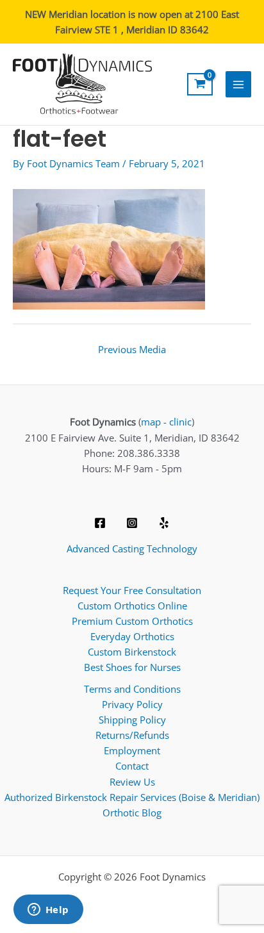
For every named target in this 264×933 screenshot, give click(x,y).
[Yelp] (164, 523)
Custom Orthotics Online (132, 605)
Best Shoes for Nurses (132, 667)
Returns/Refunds (132, 735)
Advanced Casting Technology (132, 548)
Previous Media (132, 349)
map (151, 421)
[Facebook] (100, 523)
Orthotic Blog (132, 812)
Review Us (132, 781)
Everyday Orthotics (132, 636)
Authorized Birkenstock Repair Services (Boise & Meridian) (132, 797)
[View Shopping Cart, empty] (200, 84)
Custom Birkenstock (132, 651)
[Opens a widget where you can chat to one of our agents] (48, 911)
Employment (132, 750)
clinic (180, 421)
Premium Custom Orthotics (132, 621)
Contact (132, 765)
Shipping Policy (132, 719)
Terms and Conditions (132, 688)
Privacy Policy (132, 704)
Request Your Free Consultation (132, 590)
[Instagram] (132, 523)
